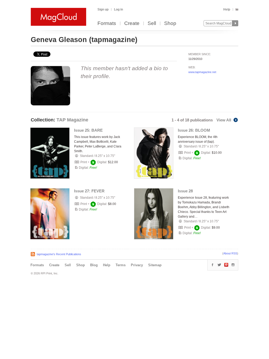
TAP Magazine (72, 119)
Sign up (102, 9)
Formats (106, 23)
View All (223, 120)
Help (226, 9)
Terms (121, 265)
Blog (94, 265)
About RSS (230, 253)
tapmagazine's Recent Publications (59, 254)
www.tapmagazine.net (202, 72)
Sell (152, 23)
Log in (118, 9)
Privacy (137, 265)
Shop (170, 23)
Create (131, 23)
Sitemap (155, 265)
